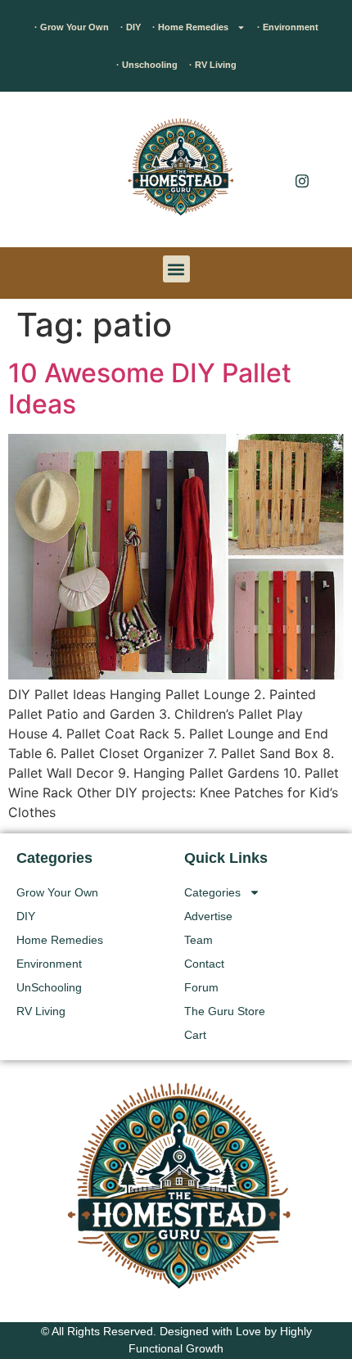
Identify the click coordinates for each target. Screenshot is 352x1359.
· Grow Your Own (71, 27)
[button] (36, 173)
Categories (212, 892)
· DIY (130, 27)
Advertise (208, 916)
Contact (204, 963)
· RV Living (213, 65)
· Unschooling (147, 65)
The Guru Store (224, 1011)
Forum (201, 987)
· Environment (287, 27)
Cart (195, 1034)
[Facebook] (302, 147)
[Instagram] (302, 180)
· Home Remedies (190, 27)
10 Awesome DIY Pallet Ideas (149, 388)
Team (198, 939)
